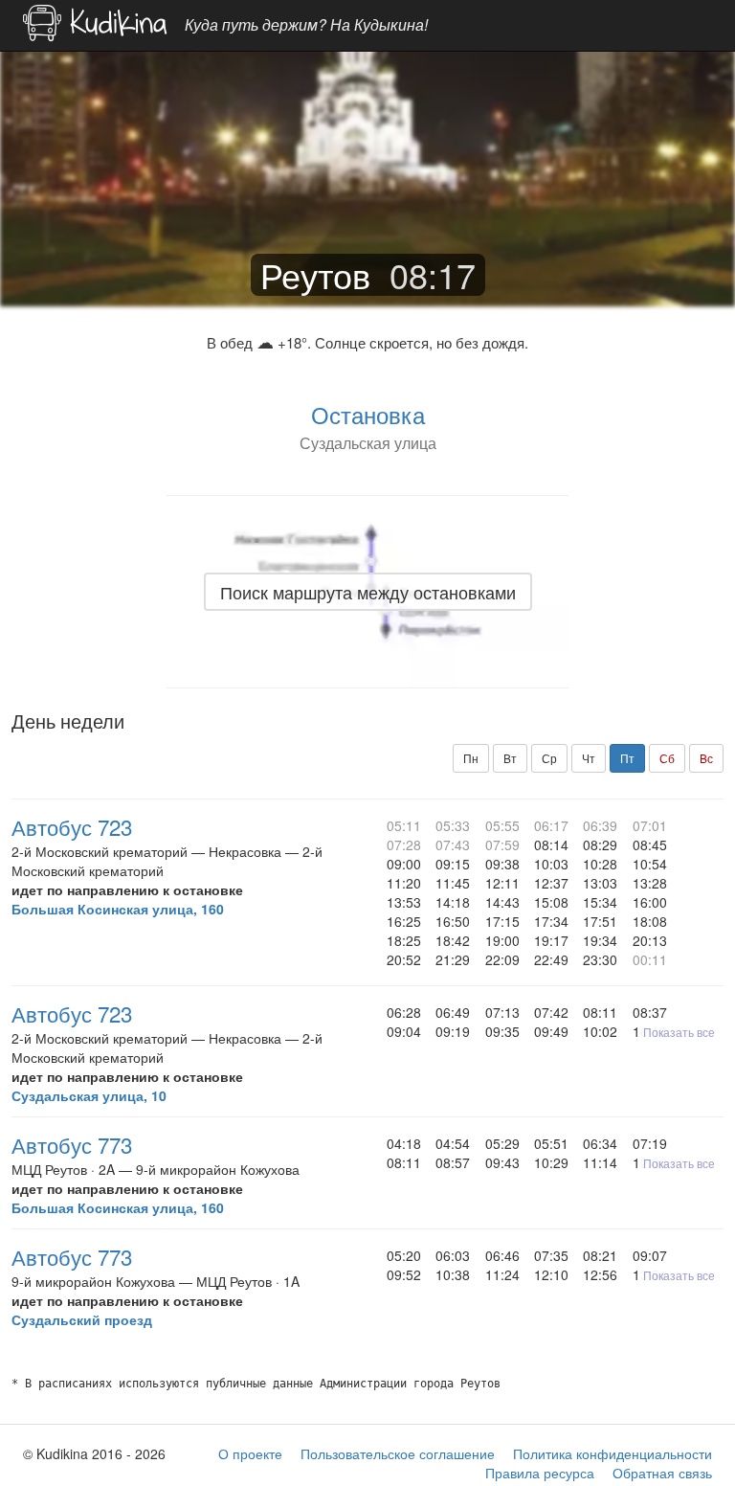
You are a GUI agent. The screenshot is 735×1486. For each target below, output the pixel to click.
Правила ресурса (539, 1472)
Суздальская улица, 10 (89, 1095)
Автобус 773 (71, 1144)
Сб (667, 758)
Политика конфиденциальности (612, 1453)
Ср (549, 758)
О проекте (250, 1453)
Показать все (679, 1032)
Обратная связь (662, 1472)
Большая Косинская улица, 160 (117, 908)
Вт (510, 758)
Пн (471, 758)
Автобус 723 (71, 826)
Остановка (368, 414)
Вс (706, 758)
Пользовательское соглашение (398, 1453)
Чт (588, 758)
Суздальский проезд (81, 1319)
